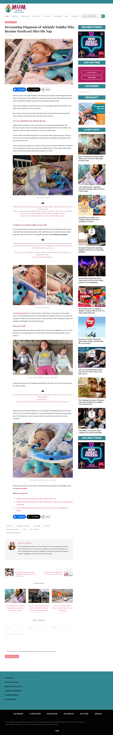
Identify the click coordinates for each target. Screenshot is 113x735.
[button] (107, 15)
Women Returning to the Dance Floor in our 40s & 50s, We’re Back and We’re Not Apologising (91, 280)
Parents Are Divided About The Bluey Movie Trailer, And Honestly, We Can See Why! (91, 341)
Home (7, 16)
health (47, 526)
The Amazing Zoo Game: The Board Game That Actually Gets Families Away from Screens (91, 402)
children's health (23, 526)
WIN (66, 16)
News (24, 529)
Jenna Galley (9, 35)
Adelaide (10, 526)
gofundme (37, 526)
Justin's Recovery (13, 529)
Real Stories (34, 529)
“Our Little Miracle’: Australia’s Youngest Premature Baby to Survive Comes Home (15, 608)
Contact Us (9, 678)
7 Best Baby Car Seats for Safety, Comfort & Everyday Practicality (90, 431)
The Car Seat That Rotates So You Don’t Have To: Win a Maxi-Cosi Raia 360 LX (90, 372)
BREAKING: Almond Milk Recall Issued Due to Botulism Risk (53, 573)
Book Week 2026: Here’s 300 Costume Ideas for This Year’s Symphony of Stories (89, 219)
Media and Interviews (13, 686)
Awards (15, 16)
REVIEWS (47, 16)
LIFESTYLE (36, 16)
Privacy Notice (10, 699)
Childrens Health (10, 22)
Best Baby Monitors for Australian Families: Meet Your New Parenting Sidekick (91, 250)
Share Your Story (11, 682)
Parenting (25, 16)
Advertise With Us (12, 695)
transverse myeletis (14, 532)
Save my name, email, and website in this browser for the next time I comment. (32, 651)
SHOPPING (58, 16)
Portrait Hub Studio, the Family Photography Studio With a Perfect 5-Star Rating (25, 574)
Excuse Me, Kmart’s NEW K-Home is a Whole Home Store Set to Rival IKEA (62, 608)
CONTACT (75, 16)
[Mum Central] (15, 10)
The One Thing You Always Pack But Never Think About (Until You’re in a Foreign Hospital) (39, 608)
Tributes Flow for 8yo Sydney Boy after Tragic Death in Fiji (36, 499)
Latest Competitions (13, 691)
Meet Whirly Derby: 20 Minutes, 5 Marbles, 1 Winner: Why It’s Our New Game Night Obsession (92, 311)
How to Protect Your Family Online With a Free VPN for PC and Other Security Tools (91, 158)
